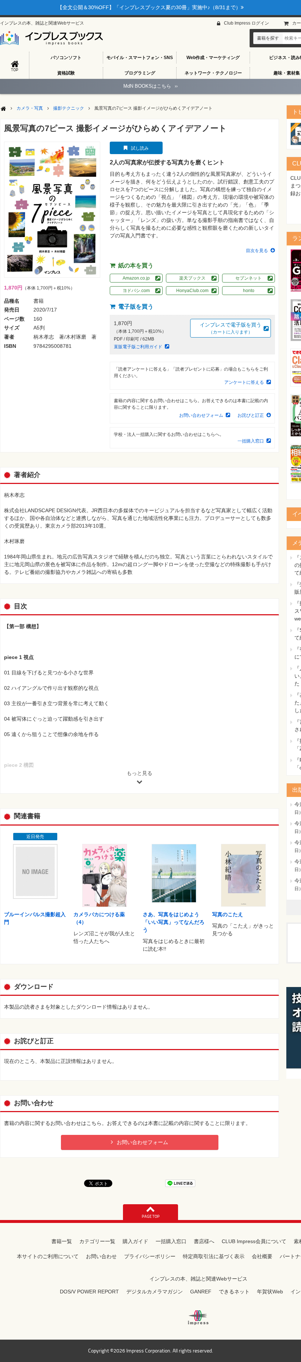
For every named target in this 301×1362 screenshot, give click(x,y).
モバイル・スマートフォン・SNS (139, 57)
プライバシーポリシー (149, 1256)
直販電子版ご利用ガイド (138, 346)
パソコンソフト (66, 57)
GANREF (200, 1291)
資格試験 (66, 73)
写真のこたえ (227, 914)
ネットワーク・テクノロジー (213, 73)
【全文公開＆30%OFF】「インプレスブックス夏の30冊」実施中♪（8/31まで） (149, 7)
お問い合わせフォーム (201, 415)
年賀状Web (270, 1291)
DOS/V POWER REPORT (89, 1291)
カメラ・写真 (30, 108)
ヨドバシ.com (136, 290)
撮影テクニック (68, 108)
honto (248, 290)
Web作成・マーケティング (213, 57)
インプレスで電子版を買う (230, 328)
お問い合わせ (101, 1256)
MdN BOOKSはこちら (150, 86)
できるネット (234, 1291)
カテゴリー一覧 (97, 1241)
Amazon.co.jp (136, 278)
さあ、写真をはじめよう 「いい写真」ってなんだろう (173, 922)
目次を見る (257, 250)
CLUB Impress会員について (254, 1241)
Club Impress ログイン (246, 23)
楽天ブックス (192, 278)
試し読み (140, 148)
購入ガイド (135, 1241)
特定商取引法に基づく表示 (213, 1256)
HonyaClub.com (192, 290)
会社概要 (262, 1256)
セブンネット (248, 278)
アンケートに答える (244, 382)
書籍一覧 (61, 1241)
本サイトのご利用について (48, 1256)
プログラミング (139, 73)
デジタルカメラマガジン (154, 1291)
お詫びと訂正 (250, 415)
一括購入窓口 (250, 441)
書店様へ (204, 1241)
